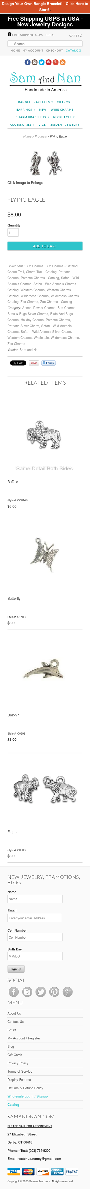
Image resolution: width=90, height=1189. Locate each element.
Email (12, 910)
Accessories (22, 124)
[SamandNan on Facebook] (28, 63)
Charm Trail (16, 271)
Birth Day (15, 949)
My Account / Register (24, 1038)
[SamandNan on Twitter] (42, 63)
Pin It (34, 362)
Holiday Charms (32, 319)
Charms (63, 102)
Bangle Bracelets (35, 102)
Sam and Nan (29, 349)
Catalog (73, 50)
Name (12, 891)
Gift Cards (15, 1054)
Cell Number (17, 930)
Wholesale (41, 337)
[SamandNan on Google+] (56, 63)
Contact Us (16, 1021)
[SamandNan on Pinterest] (49, 63)
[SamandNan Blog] (63, 63)
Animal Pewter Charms (39, 307)
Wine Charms (62, 109)
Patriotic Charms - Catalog (40, 277)
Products (41, 136)
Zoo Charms (29, 301)
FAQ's (12, 1029)
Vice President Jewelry (59, 124)
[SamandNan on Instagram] (35, 63)
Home (15, 50)
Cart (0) (75, 35)
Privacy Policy (18, 1063)
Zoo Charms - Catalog (56, 301)
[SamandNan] (45, 82)
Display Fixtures (19, 1079)
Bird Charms (35, 265)
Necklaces (63, 117)
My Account (33, 50)
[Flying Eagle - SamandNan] (45, 184)
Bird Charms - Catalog (62, 265)
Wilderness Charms (34, 295)
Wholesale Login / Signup (28, 1096)
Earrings (25, 109)
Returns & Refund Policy (25, 1087)
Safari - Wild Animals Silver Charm (46, 331)
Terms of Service (20, 1071)
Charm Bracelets (32, 117)
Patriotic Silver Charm (23, 325)
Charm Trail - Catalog (41, 271)
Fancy (49, 362)
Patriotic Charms (58, 319)
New (43, 109)
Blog (11, 1046)
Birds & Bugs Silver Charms (28, 313)
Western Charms (32, 289)
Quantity (14, 225)
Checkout (54, 50)
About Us (14, 1013)
